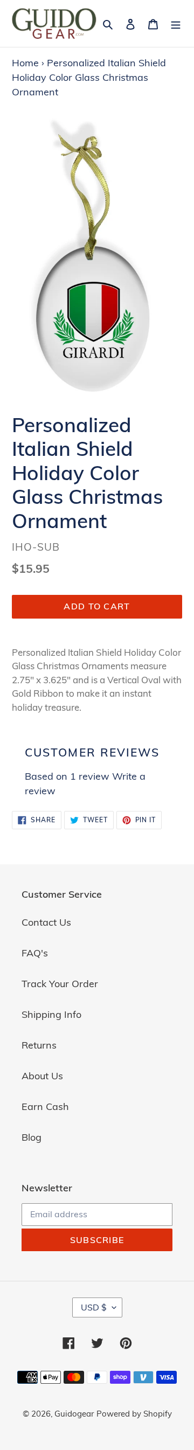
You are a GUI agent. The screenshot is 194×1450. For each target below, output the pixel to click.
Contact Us (46, 922)
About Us (42, 1076)
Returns (39, 1045)
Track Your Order (60, 983)
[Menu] (175, 23)
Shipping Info (51, 1014)
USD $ (94, 1307)
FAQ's (35, 953)
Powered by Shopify (134, 1414)
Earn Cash (45, 1106)
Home (25, 63)
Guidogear (74, 1414)
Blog (31, 1137)
